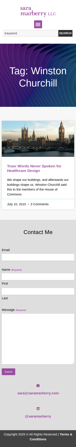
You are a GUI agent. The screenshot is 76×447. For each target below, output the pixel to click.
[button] (38, 24)
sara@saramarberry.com (38, 393)
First (5, 283)
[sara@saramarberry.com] (38, 385)
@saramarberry (38, 416)
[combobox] (31, 33)
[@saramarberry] (38, 408)
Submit (8, 371)
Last (5, 298)
